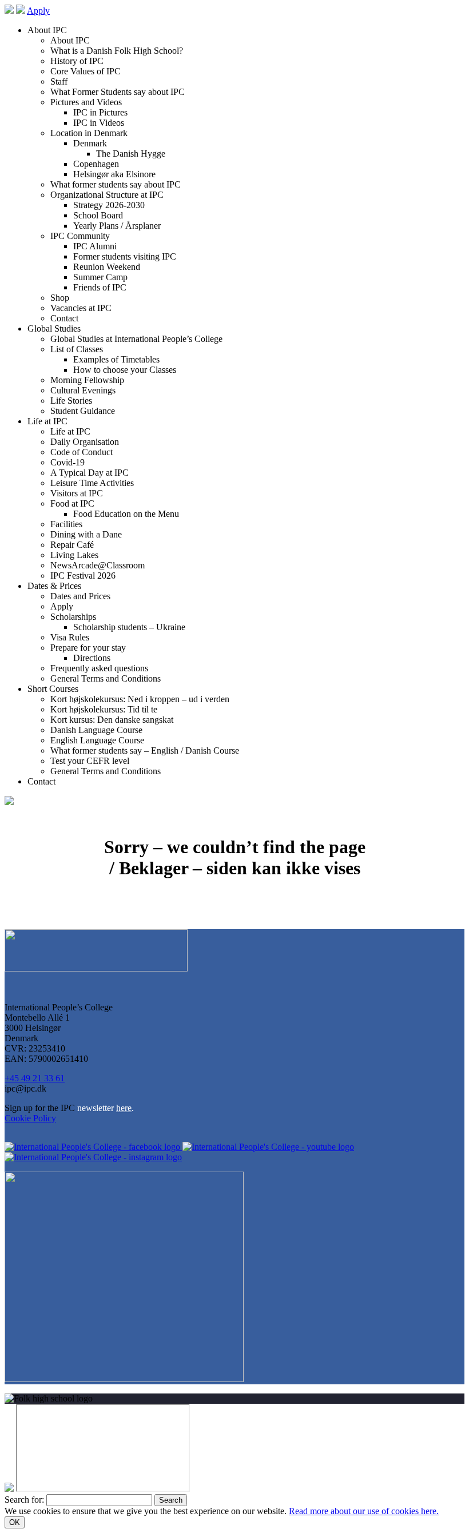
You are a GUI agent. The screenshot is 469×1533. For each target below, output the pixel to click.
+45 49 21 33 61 (35, 1078)
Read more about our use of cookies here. (364, 1511)
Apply (38, 10)
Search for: (24, 1499)
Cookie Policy (30, 1118)
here (124, 1108)
